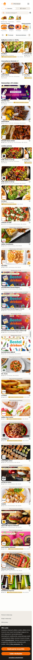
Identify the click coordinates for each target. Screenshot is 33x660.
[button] (3, 3)
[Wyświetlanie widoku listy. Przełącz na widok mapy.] (30, 13)
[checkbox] (4, 28)
